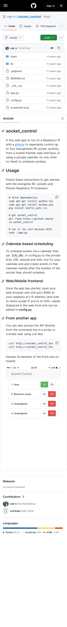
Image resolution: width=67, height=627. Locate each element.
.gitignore (16, 71)
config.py (16, 100)
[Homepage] (33, 6)
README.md (18, 78)
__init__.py (16, 85)
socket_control (29, 16)
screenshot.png (20, 107)
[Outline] (62, 118)
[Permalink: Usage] (3, 170)
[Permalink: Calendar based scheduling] (3, 243)
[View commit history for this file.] (59, 48)
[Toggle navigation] (5, 5)
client (14, 56)
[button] (57, 197)
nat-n (11, 16)
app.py (15, 92)
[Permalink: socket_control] (3, 130)
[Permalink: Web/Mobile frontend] (3, 281)
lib (12, 63)
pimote (19, 144)
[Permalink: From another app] (3, 318)
